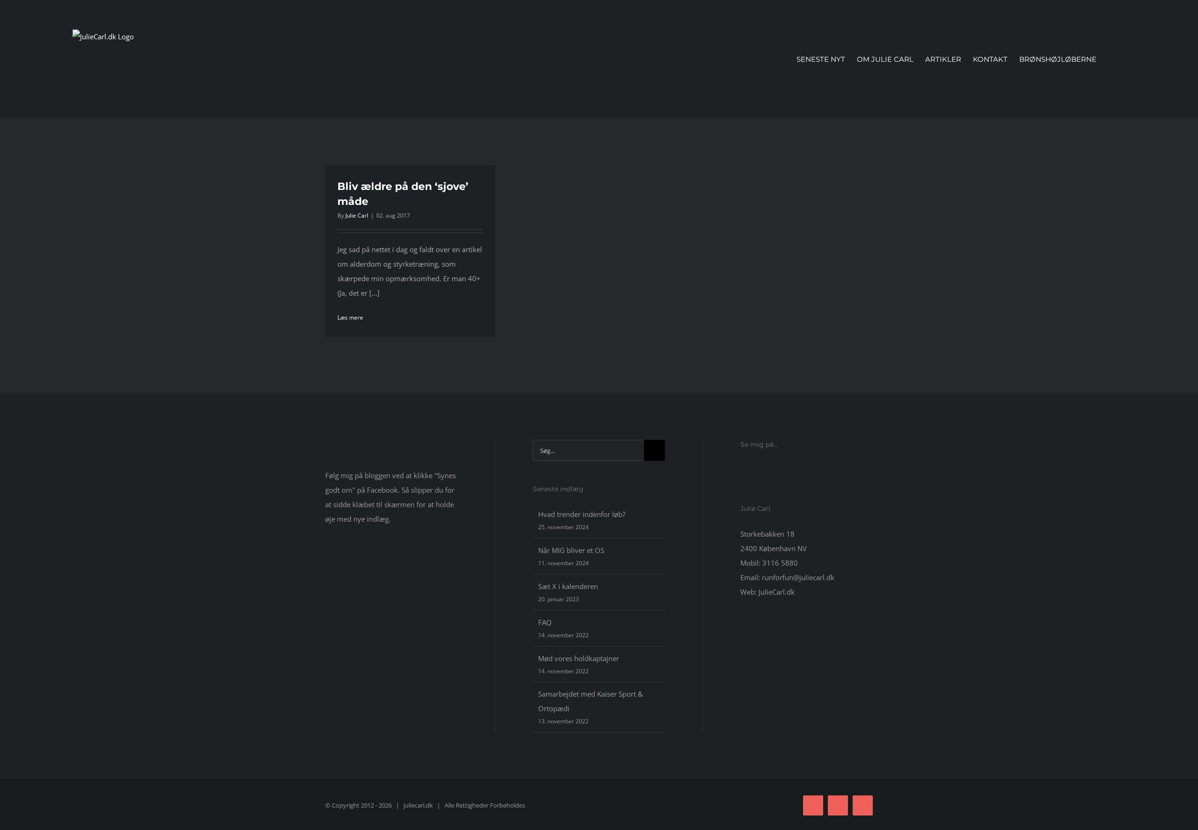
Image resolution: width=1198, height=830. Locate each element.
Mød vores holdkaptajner (578, 658)
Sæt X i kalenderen (568, 586)
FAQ (545, 622)
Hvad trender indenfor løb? (581, 514)
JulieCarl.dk (777, 592)
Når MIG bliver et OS (571, 550)
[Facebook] (743, 470)
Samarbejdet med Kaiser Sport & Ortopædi (590, 701)
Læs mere (350, 317)
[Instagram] (756, 470)
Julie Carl (356, 215)
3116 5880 (780, 563)
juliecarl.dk (418, 805)
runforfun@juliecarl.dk (798, 577)
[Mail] (768, 470)
